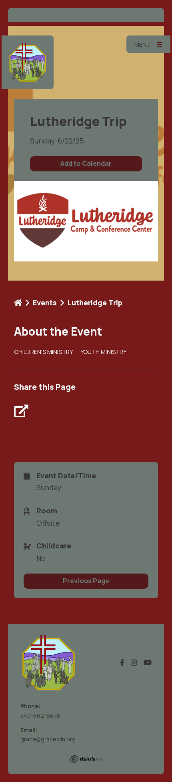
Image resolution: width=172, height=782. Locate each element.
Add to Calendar (86, 163)
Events (45, 302)
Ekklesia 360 (86, 759)
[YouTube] (148, 662)
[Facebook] (122, 662)
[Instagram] (134, 662)
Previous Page (86, 580)
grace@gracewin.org (48, 739)
